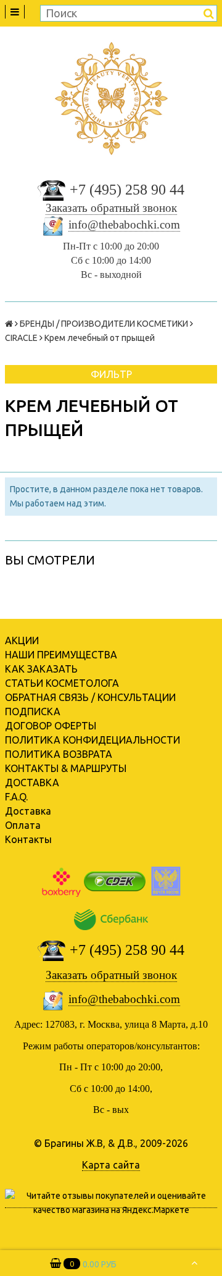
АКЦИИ (22, 640)
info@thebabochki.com (124, 224)
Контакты (28, 839)
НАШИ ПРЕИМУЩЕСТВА (61, 654)
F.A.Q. (16, 796)
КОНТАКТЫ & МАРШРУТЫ (65, 768)
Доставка (28, 810)
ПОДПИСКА (32, 711)
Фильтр (111, 374)
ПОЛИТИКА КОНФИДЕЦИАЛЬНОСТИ (92, 739)
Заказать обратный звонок (111, 207)
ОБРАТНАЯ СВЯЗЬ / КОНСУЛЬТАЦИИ (90, 697)
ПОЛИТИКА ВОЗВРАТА (58, 754)
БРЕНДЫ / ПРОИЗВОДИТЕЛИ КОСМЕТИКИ (104, 324)
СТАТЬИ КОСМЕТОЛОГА (62, 683)
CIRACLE (21, 338)
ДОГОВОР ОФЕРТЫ (50, 725)
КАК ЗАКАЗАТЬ (41, 668)
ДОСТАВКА (32, 782)
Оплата (23, 825)
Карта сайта (111, 1164)
